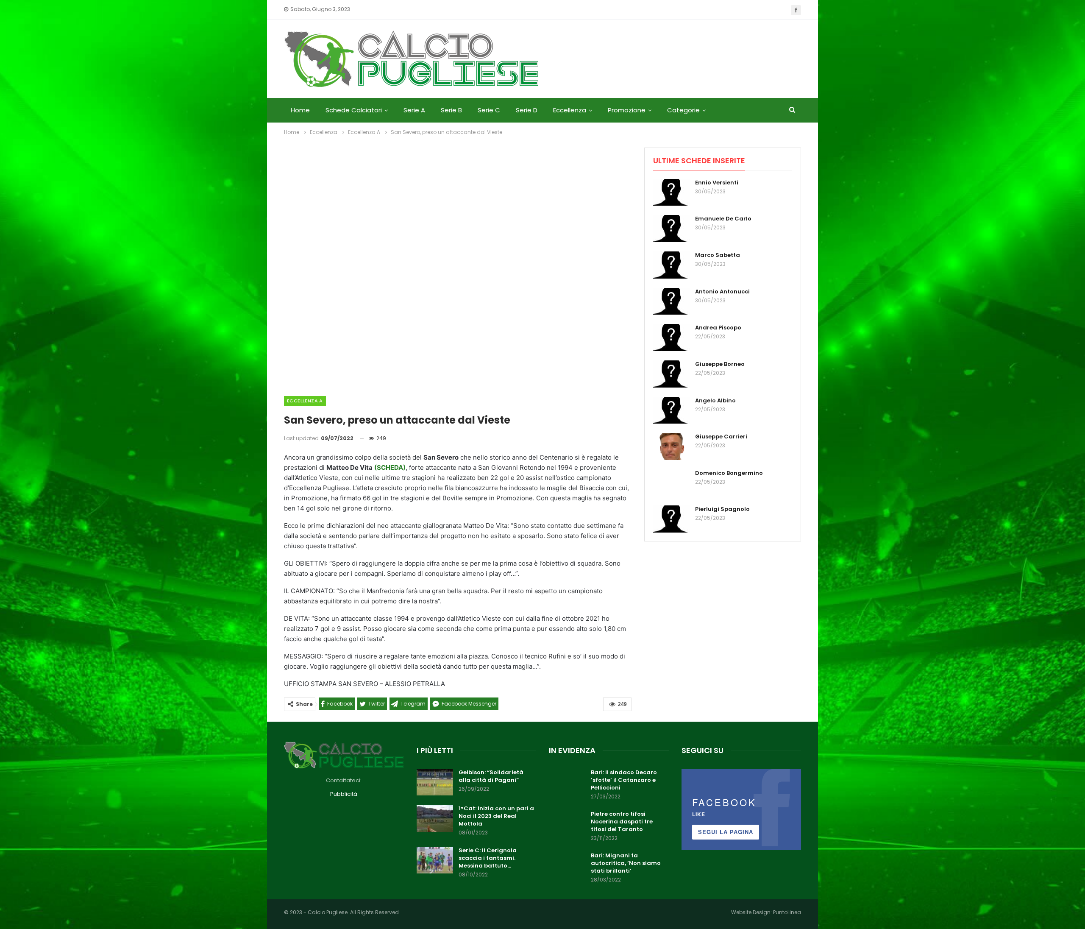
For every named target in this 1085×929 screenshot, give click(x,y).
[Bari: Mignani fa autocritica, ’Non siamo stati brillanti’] (567, 865)
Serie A (414, 110)
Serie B (451, 110)
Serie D (526, 110)
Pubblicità (343, 794)
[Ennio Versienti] (671, 192)
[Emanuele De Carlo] (671, 228)
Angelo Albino (715, 400)
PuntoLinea (787, 912)
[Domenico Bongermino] (671, 483)
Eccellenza (569, 110)
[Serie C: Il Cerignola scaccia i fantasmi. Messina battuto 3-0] (435, 860)
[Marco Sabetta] (671, 265)
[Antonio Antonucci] (671, 301)
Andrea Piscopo (718, 328)
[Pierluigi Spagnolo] (671, 519)
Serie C (489, 110)
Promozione (626, 110)
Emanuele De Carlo (723, 219)
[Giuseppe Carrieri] (671, 446)
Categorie (683, 110)
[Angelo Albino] (671, 410)
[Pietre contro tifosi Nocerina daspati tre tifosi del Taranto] (567, 823)
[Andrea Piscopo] (671, 337)
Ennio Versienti (716, 183)
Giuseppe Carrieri (721, 436)
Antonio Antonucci (722, 291)
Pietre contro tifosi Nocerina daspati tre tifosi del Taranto (622, 821)
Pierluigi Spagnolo (722, 509)
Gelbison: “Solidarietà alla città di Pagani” (491, 776)
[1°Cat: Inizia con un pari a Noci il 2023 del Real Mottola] (435, 818)
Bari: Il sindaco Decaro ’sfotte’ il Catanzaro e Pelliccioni (624, 780)
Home (300, 110)
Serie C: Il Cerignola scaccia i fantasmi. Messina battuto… (488, 858)
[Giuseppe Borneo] (671, 374)
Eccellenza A (305, 400)
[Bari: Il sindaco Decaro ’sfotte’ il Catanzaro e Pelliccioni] (567, 782)
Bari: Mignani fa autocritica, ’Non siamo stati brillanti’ (626, 863)
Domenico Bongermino (729, 473)
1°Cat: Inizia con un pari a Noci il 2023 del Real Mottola (496, 816)
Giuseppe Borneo (720, 364)
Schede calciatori (354, 110)
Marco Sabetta (717, 255)
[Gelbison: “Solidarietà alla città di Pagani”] (435, 782)
